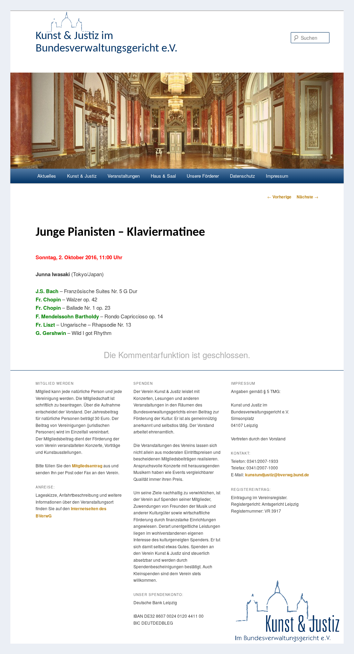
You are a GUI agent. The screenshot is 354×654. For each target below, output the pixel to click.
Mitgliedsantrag (87, 466)
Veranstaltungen (124, 175)
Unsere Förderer (203, 175)
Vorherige (279, 197)
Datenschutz (242, 175)
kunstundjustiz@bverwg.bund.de (277, 474)
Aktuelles (46, 175)
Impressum (277, 175)
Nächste (307, 197)
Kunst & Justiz (82, 175)
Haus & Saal (163, 175)
